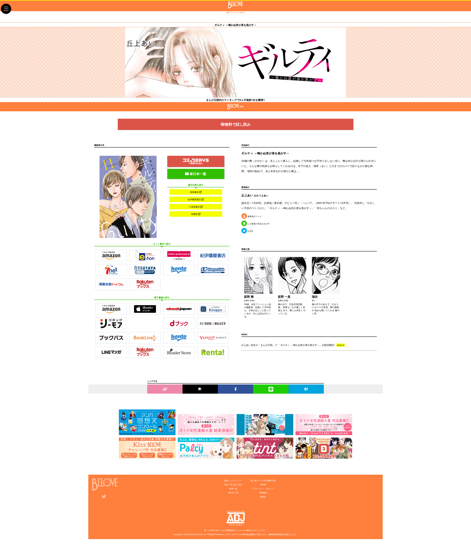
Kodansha (198, 534)
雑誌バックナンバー (233, 480)
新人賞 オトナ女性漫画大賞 (263, 480)
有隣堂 (194, 213)
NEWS (263, 484)
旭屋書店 (194, 191)
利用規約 (263, 492)
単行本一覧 (197, 173)
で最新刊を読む (196, 163)
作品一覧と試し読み (233, 484)
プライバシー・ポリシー (263, 488)
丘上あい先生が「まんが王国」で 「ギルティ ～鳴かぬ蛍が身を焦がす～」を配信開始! (292, 345)
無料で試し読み (238, 124)
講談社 (263, 496)
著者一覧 (233, 488)
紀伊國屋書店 (194, 199)
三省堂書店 (194, 206)
